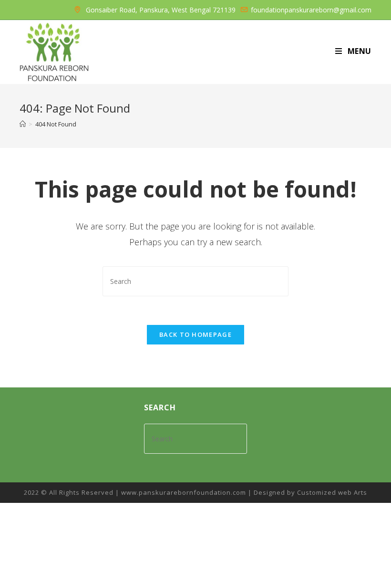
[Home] (23, 124)
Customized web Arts (332, 492)
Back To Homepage (195, 334)
